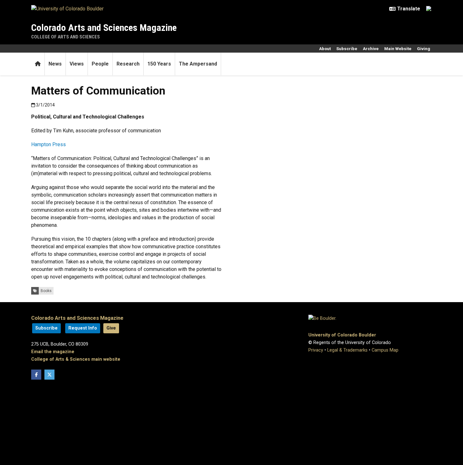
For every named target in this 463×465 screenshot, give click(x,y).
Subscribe (346, 48)
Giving (423, 48)
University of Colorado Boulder (342, 335)
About (325, 48)
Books (46, 291)
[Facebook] (36, 375)
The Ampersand (198, 64)
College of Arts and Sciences (65, 37)
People (100, 64)
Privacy (315, 350)
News (55, 64)
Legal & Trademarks (347, 350)
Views (77, 64)
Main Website (397, 48)
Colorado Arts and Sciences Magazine (104, 27)
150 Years (159, 64)
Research (128, 64)
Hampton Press (48, 144)
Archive (371, 48)
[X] (49, 375)
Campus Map (385, 350)
